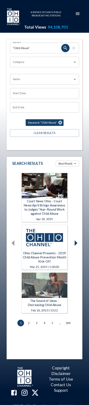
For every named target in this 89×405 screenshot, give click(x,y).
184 (68, 323)
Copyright (61, 368)
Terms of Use (61, 379)
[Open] (75, 62)
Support (61, 390)
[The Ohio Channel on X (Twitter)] (35, 393)
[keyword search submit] (65, 48)
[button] (45, 122)
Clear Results (44, 133)
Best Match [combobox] (65, 163)
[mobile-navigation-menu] (77, 14)
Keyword (17, 42)
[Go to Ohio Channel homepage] (13, 17)
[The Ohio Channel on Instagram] (24, 393)
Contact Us (61, 385)
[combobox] (41, 62)
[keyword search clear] (74, 48)
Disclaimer (61, 373)
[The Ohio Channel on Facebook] (14, 393)
